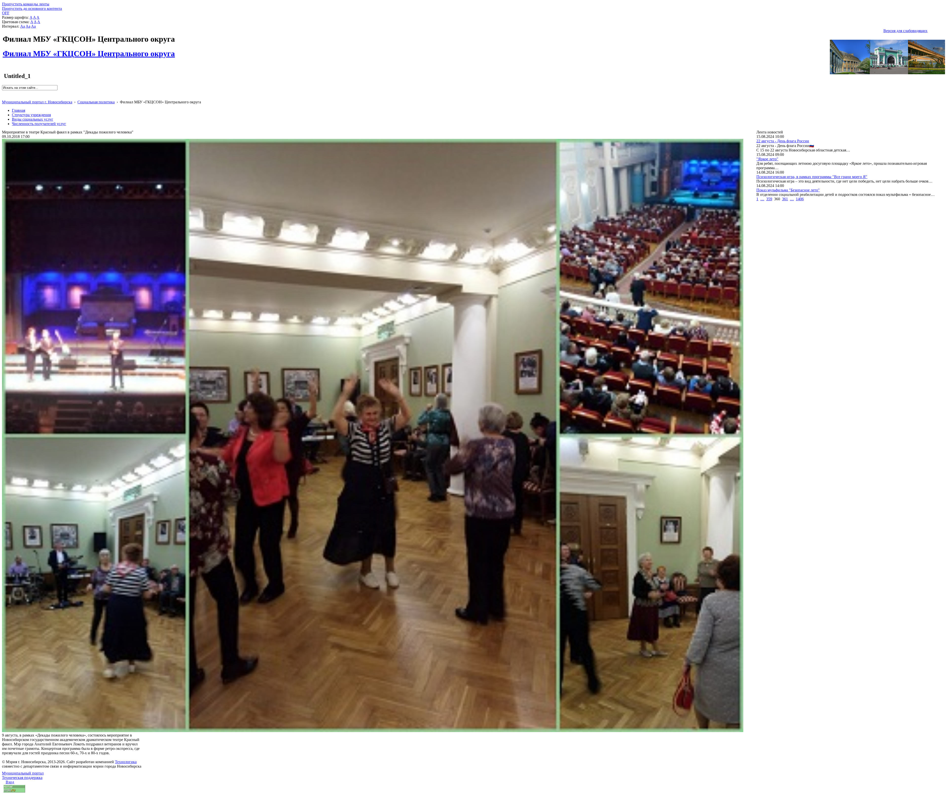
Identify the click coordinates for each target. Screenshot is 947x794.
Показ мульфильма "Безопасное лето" (788, 190)
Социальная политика (96, 102)
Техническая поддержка (22, 778)
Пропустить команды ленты (25, 4)
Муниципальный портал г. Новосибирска (37, 102)
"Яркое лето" (767, 159)
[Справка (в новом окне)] (4, 97)
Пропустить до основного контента (32, 8)
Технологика (126, 762)
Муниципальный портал (23, 773)
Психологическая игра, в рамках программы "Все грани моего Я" (811, 177)
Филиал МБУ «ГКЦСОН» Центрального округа (89, 51)
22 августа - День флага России (782, 141)
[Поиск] (3, 92)
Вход (10, 782)
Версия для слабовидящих (905, 31)
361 (785, 199)
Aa (22, 26)
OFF (5, 13)
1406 (800, 199)
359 (769, 199)
